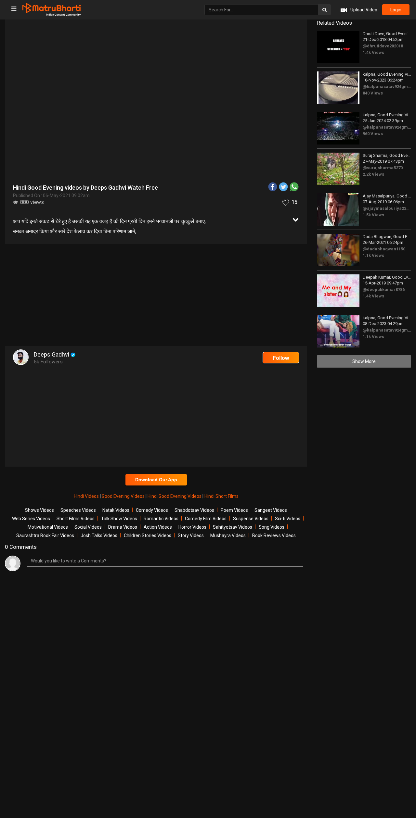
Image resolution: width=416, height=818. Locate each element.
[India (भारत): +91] (153, 151)
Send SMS (236, 150)
